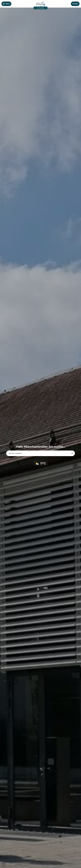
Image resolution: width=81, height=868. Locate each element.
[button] (75, 3)
